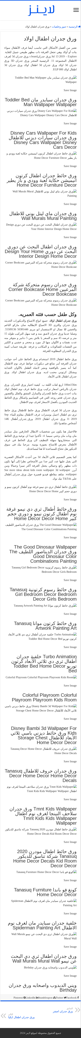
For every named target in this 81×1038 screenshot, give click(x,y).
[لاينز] (40, 9)
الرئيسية (73, 26)
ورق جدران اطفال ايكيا (21, 1016)
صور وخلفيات (59, 26)
